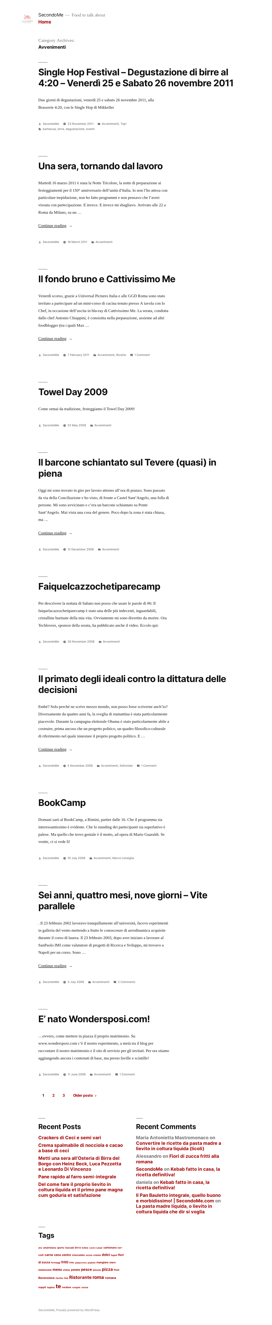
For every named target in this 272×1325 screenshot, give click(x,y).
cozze (89, 1255)
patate (75, 1269)
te (58, 1286)
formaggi (55, 1262)
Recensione (46, 1278)
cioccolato (78, 1255)
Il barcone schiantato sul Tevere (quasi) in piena (127, 468)
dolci (106, 1255)
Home (44, 22)
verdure (66, 1287)
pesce (86, 1269)
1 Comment (142, 355)
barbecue (49, 129)
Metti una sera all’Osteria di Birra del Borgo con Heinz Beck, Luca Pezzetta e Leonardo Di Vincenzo (79, 1163)
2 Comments (126, 982)
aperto (60, 1247)
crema (97, 1255)
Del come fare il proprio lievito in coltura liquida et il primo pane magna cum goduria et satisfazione (80, 1189)
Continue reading (55, 225)
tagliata (51, 1287)
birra (61, 129)
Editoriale (126, 765)
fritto (71, 1262)
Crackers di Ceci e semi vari (69, 1137)
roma (98, 1277)
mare (112, 1262)
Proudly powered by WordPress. (78, 1310)
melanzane (45, 1269)
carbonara (110, 1247)
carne (49, 1255)
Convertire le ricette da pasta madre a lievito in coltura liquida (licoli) (178, 1145)
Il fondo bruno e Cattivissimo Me (106, 278)
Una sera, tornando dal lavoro (100, 165)
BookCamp (62, 802)
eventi (90, 129)
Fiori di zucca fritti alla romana (177, 1158)
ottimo (66, 1270)
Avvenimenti (110, 124)
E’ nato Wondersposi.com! (94, 1018)
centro (66, 1255)
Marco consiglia (123, 858)
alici (40, 1248)
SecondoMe (50, 15)
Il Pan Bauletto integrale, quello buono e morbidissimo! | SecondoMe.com (178, 1198)
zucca (84, 1287)
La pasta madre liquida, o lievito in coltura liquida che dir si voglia (174, 1208)
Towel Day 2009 (73, 391)
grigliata (91, 1262)
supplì (42, 1287)
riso (66, 1277)
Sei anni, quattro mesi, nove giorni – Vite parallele (122, 900)
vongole (76, 1287)
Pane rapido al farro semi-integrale (77, 1176)
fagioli (114, 1255)
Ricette (121, 355)
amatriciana (49, 1247)
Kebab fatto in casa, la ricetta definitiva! (178, 1171)
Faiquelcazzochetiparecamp (99, 586)
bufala (85, 1247)
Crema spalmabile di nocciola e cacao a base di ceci (80, 1148)
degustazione (75, 129)
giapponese (81, 1262)
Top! (123, 124)
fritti (64, 1262)
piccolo (97, 1270)
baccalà (69, 1247)
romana (110, 1278)
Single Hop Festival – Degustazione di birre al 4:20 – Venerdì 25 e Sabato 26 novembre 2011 (136, 77)
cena (57, 1255)
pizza (107, 1269)
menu (57, 1269)
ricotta (59, 1278)
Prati (116, 1269)
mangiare (102, 1262)
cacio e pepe (96, 1247)
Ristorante (80, 1277)
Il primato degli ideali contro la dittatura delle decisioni (132, 684)
